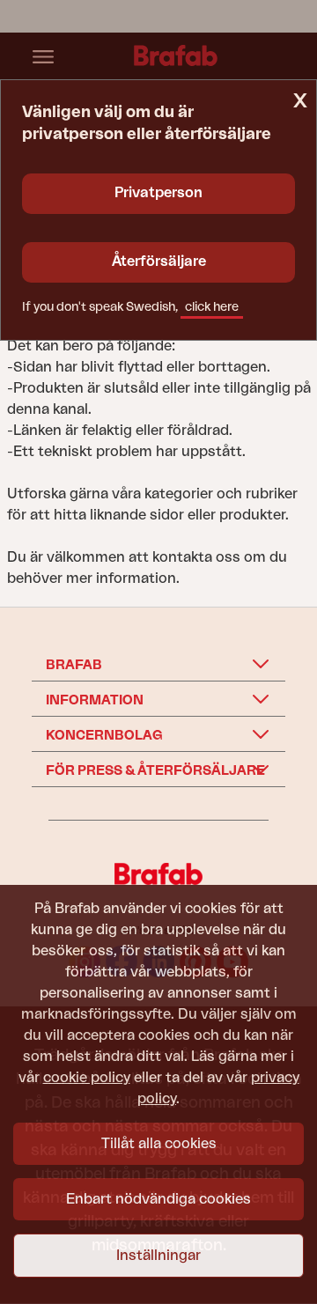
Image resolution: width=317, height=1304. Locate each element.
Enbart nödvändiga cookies (158, 1199)
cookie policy (86, 1078)
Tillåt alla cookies (159, 1144)
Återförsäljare (159, 261)
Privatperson (158, 193)
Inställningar (158, 1256)
